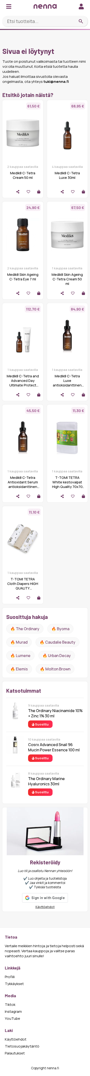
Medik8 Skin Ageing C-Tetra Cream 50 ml (67, 279)
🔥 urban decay (56, 655)
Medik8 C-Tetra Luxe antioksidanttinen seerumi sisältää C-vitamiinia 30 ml (67, 385)
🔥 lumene (20, 655)
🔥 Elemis (19, 669)
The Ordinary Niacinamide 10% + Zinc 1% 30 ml (55, 713)
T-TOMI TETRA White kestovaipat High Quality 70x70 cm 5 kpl (67, 484)
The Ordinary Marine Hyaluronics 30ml (46, 781)
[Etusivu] (45, 6)
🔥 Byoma (60, 628)
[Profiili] (81, 6)
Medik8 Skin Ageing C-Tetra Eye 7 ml (22, 276)
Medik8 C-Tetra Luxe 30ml (67, 175)
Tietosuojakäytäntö (22, 1046)
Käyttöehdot (45, 907)
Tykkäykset (14, 983)
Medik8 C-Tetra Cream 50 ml (22, 175)
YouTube (12, 1018)
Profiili (10, 976)
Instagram (13, 1011)
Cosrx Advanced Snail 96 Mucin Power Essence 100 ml (54, 747)
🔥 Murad (19, 642)
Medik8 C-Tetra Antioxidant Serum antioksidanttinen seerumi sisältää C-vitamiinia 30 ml (22, 486)
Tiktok (10, 1004)
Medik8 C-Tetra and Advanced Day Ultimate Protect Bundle (23, 383)
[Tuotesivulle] (39, 192)
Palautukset (15, 1053)
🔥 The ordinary (24, 628)
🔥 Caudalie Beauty (57, 642)
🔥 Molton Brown (55, 669)
